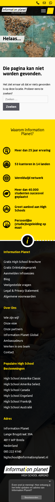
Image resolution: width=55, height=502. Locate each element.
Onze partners (13, 329)
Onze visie (10, 323)
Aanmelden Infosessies (19, 273)
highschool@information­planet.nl (26, 457)
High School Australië (18, 407)
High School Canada (17, 390)
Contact (9, 352)
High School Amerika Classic (22, 378)
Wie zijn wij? (11, 317)
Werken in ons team (17, 346)
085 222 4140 (12, 451)
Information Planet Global (21, 335)
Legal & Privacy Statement (21, 290)
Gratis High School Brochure (22, 261)
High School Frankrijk (18, 401)
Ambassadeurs (13, 340)
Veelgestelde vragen (17, 285)
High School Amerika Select (22, 384)
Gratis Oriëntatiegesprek (20, 267)
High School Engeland (18, 395)
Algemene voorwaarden (20, 296)
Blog (7, 279)
